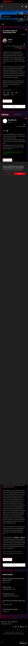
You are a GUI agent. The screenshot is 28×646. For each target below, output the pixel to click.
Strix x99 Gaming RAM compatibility (10, 609)
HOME (9, 622)
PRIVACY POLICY (18, 632)
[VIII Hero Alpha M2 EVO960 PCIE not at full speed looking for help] (25, 114)
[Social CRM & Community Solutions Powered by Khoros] (23, 642)
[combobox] (14, 16)
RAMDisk (16, 537)
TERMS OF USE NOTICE (9, 632)
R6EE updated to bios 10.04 (8, 594)
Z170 (3, 24)
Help (22, 6)
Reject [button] (8, 173)
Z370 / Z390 (6, 604)
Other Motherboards (7, 589)
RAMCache (22, 537)
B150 (8, 92)
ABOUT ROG (4, 622)
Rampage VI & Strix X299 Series (9, 595)
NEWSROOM (14, 622)
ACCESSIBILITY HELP (6, 624)
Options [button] (26, 24)
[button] (4, 101)
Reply (14, 106)
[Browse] (2, 6)
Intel (16, 92)
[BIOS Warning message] (23, 114)
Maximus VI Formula (7, 587)
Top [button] (2, 642)
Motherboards (6, 94)
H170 (12, 92)
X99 (4, 582)
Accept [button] (19, 173)
